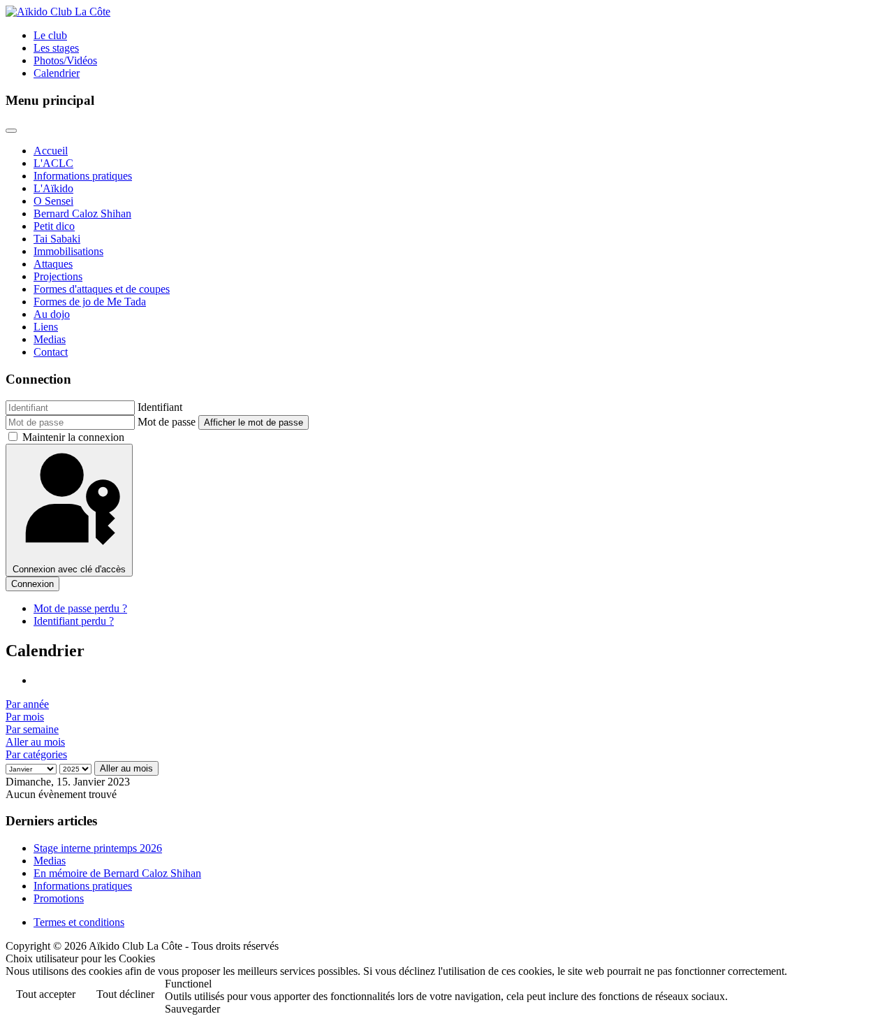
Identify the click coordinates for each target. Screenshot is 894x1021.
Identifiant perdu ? (74, 621)
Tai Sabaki (57, 239)
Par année (27, 704)
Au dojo (52, 314)
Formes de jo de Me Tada (90, 301)
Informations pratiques (83, 176)
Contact (51, 352)
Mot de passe (167, 422)
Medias (50, 339)
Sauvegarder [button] (192, 1009)
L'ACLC (53, 163)
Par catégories (36, 754)
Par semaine (32, 729)
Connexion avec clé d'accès (69, 569)
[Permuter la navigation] (11, 131)
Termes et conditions (79, 922)
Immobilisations (68, 251)
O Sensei (53, 201)
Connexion (32, 584)
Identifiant (160, 407)
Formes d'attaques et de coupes (102, 289)
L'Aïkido (53, 188)
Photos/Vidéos (65, 60)
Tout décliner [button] (125, 994)
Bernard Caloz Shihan (82, 213)
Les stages (56, 48)
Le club (50, 35)
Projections (58, 276)
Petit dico (54, 226)
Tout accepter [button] (45, 994)
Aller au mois (35, 742)
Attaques (53, 264)
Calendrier (57, 73)
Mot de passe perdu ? (80, 608)
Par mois (25, 717)
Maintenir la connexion (73, 437)
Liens (46, 327)
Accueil (51, 151)
